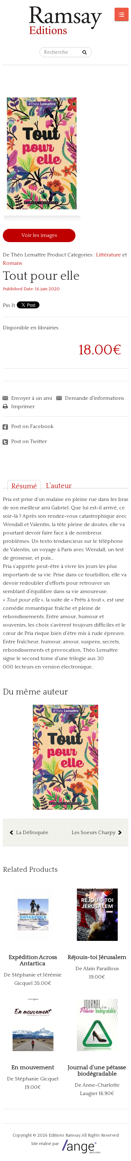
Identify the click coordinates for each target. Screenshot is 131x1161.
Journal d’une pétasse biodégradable (97, 1070)
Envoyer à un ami (31, 398)
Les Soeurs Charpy (93, 833)
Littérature (108, 255)
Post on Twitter (29, 441)
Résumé (24, 486)
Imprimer (23, 407)
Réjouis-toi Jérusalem (97, 957)
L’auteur (59, 486)
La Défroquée (32, 833)
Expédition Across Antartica (33, 960)
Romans (12, 263)
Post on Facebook (32, 426)
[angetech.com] (80, 1143)
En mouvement (33, 1067)
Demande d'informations (94, 398)
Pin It (9, 305)
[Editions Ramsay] (66, 23)
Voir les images (39, 235)
